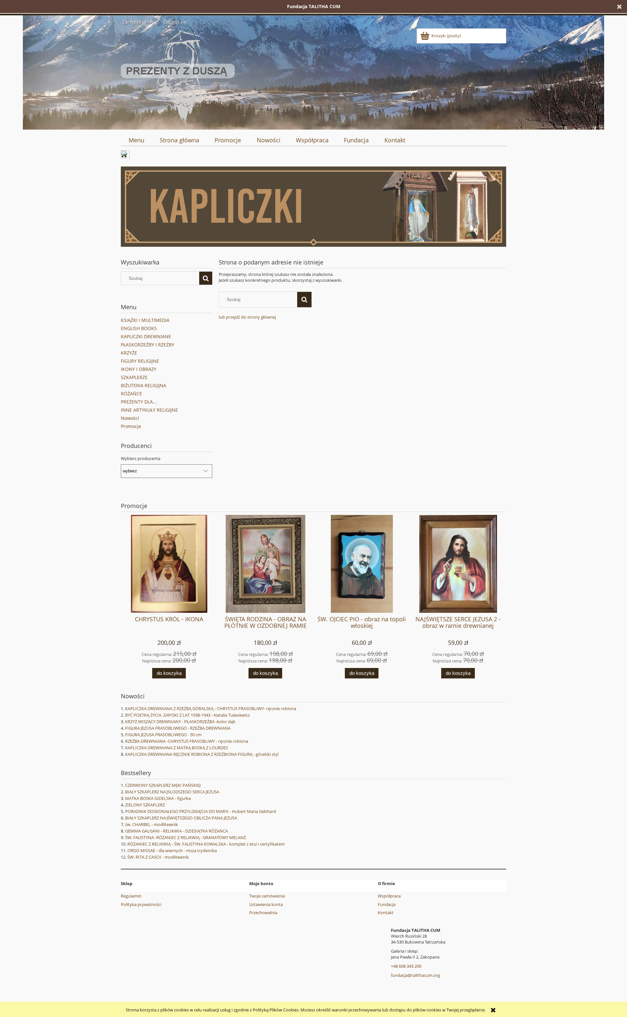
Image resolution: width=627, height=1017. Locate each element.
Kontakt (386, 912)
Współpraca (389, 896)
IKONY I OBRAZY (138, 369)
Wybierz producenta (140, 458)
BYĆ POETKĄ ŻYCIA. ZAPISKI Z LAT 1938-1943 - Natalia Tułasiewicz (187, 715)
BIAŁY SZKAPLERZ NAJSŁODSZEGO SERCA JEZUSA (172, 792)
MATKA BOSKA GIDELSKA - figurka (158, 798)
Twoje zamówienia (267, 896)
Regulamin (131, 896)
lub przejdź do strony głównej (247, 317)
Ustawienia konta (266, 904)
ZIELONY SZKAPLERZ (145, 805)
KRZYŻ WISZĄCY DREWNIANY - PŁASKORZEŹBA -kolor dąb (180, 721)
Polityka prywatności (141, 904)
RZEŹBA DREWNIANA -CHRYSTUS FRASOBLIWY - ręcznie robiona (186, 741)
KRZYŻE (129, 353)
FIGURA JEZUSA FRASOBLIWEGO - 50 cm (163, 735)
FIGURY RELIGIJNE (140, 361)
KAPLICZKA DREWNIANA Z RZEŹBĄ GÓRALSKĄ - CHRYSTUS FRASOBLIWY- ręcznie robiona (210, 708)
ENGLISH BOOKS (139, 328)
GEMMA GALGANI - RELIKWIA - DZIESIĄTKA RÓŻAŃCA (176, 831)
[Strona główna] (178, 76)
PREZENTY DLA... (139, 402)
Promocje (131, 426)
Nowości (130, 418)
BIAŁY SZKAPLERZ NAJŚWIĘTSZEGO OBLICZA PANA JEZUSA (181, 818)
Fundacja (386, 904)
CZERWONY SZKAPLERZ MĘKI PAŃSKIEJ (163, 785)
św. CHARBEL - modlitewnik (151, 824)
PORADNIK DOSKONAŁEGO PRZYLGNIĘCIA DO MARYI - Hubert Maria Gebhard (200, 811)
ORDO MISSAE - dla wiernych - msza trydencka (172, 850)
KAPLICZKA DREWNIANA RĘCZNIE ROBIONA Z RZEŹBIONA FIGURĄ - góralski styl (202, 754)
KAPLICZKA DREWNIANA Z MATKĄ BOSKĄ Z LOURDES (176, 748)
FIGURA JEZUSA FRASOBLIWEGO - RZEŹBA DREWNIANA (178, 728)
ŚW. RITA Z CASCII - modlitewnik (158, 857)
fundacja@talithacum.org (415, 975)
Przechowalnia (263, 912)
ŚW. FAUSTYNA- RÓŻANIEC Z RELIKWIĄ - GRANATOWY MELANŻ (185, 837)
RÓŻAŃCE (131, 393)
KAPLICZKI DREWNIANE (146, 336)
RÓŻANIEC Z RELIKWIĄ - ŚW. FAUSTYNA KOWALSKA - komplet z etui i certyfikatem (206, 844)
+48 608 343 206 (406, 966)
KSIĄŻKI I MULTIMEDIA (145, 320)
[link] (313, 207)
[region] (313, 207)
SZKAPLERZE (134, 377)
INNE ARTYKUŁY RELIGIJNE (149, 410)
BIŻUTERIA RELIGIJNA (143, 385)
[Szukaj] (205, 278)
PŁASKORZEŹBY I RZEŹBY (147, 345)
